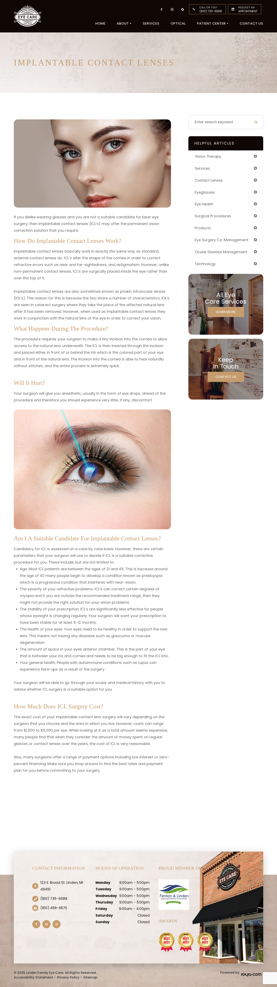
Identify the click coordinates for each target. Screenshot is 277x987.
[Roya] (250, 975)
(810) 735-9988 (210, 9)
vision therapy (208, 156)
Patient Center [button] (211, 23)
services (202, 168)
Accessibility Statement (33, 977)
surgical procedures (213, 216)
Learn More (226, 312)
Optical (178, 23)
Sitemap (90, 977)
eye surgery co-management (221, 239)
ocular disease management (221, 251)
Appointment (247, 9)
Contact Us (251, 23)
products (203, 227)
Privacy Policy (68, 977)
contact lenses (209, 180)
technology (205, 263)
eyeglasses (205, 192)
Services (151, 23)
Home (100, 23)
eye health (204, 204)
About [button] (123, 23)
